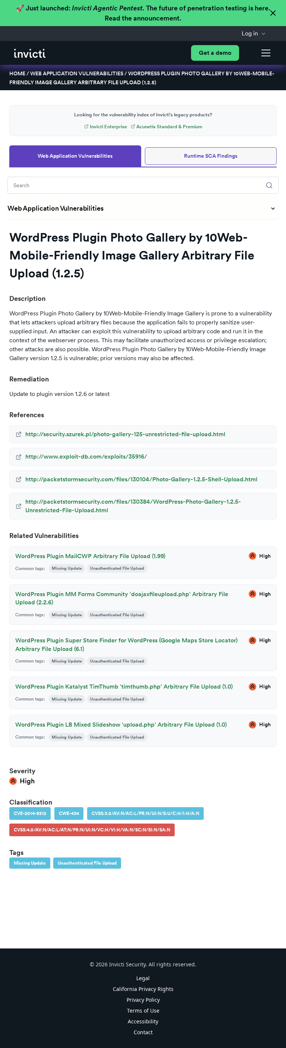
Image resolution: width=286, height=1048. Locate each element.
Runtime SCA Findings (211, 156)
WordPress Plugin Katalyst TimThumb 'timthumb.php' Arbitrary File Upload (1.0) (124, 686)
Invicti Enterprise (108, 126)
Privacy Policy (143, 999)
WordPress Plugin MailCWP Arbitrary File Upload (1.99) (90, 556)
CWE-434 (69, 813)
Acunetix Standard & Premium (169, 126)
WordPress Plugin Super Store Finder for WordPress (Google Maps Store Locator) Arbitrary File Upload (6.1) (126, 644)
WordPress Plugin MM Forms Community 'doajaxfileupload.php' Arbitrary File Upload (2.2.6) (121, 598)
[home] (29, 52)
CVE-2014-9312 (30, 813)
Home (17, 73)
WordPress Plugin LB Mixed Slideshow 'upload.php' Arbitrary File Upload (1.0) (121, 724)
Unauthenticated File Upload (87, 863)
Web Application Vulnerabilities (76, 73)
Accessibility (143, 1021)
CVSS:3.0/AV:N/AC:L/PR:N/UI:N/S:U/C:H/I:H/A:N (145, 813)
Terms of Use (143, 1010)
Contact (143, 1032)
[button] (254, 33)
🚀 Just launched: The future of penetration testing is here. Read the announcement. (143, 13)
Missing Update (30, 863)
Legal (143, 978)
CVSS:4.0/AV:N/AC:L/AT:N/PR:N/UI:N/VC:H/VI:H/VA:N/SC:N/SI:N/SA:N (92, 830)
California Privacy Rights (143, 988)
